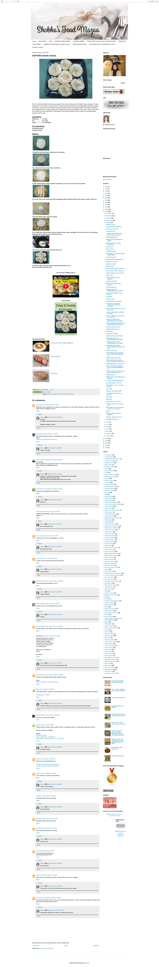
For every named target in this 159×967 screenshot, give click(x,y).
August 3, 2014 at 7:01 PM (49, 875)
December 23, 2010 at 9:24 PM (53, 489)
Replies (40, 414)
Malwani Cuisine (109, 557)
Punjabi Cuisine (109, 602)
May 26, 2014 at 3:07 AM (50, 828)
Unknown (39, 773)
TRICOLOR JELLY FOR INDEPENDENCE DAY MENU (114, 339)
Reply (37, 411)
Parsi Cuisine (108, 589)
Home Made (108, 522)
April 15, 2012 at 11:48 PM (56, 674)
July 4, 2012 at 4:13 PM (52, 715)
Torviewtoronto (40, 489)
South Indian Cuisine (111, 641)
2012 (106, 440)
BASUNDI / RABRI (111, 264)
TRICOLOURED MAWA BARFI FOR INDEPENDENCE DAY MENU (115, 323)
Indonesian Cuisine (110, 529)
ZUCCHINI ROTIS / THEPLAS (114, 226)
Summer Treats (109, 647)
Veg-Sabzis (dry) (109, 669)
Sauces (107, 629)
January (108, 435)
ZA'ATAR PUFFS (110, 231)
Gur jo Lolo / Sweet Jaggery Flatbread (62, 343)
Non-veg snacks (109, 579)
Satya (37, 433)
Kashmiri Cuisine (109, 541)
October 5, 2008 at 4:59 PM (51, 404)
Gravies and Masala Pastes (112, 510)
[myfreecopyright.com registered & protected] (121, 836)
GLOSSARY (42, 41)
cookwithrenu (40, 897)
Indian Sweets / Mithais (111, 527)
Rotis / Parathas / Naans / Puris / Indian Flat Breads (114, 619)
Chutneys (107, 482)
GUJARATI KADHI (111, 251)
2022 (106, 193)
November (109, 215)
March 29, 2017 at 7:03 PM (54, 663)
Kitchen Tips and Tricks (111, 547)
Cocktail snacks (109, 484)
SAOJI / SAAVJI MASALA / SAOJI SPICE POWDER (118, 690)
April (107, 429)
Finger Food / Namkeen (111, 502)
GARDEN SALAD (110, 374)
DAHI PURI (109, 397)
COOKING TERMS (78, 41)
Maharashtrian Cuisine (111, 555)
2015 (106, 209)
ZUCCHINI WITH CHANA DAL (114, 301)
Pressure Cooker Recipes (112, 600)
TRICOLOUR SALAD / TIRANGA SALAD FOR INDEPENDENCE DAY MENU (117, 741)
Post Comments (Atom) (46, 948)
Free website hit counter (114, 815)
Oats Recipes (108, 583)
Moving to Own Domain (111, 567)
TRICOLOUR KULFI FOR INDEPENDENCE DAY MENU (114, 342)
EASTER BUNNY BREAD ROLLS (115, 259)
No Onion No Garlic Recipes (112, 575)
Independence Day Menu (112, 526)
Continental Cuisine (110, 486)
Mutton (107, 569)
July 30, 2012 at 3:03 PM (49, 773)
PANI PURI (109, 399)
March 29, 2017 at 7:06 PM (54, 839)
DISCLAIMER (37, 44)
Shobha (42, 417)
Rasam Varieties (109, 610)
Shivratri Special (109, 633)
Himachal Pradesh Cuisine (112, 518)
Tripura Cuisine (109, 655)
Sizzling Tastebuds (41, 735)
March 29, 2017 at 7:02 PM (54, 569)
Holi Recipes (108, 520)
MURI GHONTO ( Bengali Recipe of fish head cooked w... (115, 408)
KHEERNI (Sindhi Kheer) (113, 329)
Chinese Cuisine (109, 480)
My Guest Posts (109, 571)
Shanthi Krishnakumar (42, 581)
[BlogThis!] (45, 392)
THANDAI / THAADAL (112, 261)
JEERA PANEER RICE (112, 237)
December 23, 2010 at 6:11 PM (54, 459)
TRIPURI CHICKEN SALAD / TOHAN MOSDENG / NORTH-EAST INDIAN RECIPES (117, 733)
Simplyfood (39, 828)
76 (106, 801)
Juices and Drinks (110, 537)
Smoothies (108, 637)
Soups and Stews (109, 639)
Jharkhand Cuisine (110, 535)
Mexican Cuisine (109, 559)
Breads (107, 468)
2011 (106, 443)
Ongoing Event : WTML (42, 694)
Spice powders (109, 643)
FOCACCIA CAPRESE (112, 333)
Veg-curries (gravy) (110, 667)
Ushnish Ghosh (40, 459)
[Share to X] (46, 392)
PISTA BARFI (109, 331)
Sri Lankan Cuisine (110, 645)
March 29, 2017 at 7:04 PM (54, 703)
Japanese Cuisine (110, 533)
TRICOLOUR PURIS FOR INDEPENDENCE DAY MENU (114, 320)
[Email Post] (51, 389)
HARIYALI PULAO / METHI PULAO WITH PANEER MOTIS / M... (115, 371)
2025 (106, 186)
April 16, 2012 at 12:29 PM (46, 689)
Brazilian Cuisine (109, 466)
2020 (106, 198)
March (108, 431)
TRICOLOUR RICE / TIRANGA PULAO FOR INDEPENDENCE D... (114, 367)
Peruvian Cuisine (109, 593)
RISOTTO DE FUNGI (111, 350)
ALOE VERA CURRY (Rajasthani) (116, 748)
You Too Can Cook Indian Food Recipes (47, 766)
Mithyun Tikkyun (56, 356)
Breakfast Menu (109, 470)
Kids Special (108, 545)
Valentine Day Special (111, 661)
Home (34, 41)
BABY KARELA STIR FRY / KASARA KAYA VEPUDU (118, 715)
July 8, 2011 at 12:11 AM (52, 603)
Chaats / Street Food (110, 474)
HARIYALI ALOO (110, 224)
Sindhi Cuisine (63, 394)
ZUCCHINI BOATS (111, 257)
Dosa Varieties (109, 498)
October (108, 218)
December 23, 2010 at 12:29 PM (48, 433)
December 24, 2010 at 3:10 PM (51, 511)
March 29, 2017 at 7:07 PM (54, 886)
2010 (106, 445)
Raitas (106, 606)
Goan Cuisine (108, 508)
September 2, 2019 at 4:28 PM (52, 897)
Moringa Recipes (109, 563)
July (107, 422)
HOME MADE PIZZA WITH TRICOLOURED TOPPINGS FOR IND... (115, 347)
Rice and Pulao (109, 616)
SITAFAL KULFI (110, 299)
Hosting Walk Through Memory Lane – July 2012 (50, 738)
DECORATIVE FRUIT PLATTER (114, 336)
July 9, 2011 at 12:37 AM (56, 626)
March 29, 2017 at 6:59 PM (54, 448)
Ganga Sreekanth (41, 715)
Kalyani (38, 724)
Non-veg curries (109, 577)
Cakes (106, 472)
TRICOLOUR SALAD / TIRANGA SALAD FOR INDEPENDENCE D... (114, 354)
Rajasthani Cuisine (110, 608)
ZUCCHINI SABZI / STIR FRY (114, 383)
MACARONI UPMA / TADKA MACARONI (113, 244)
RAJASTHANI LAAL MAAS (113, 401)
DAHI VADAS (109, 246)
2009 (106, 447)
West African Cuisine (110, 673)
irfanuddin (39, 511)
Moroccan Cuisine (110, 565)
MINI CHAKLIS (110, 249)
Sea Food (107, 631)
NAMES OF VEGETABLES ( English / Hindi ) (57, 44)
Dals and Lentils (109, 490)
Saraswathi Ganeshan (42, 626)
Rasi (37, 689)
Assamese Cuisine (110, 460)
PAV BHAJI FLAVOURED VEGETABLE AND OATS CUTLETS (113, 305)
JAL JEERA (109, 388)
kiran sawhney (40, 535)
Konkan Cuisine (109, 549)
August (108, 222)
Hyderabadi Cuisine (110, 524)
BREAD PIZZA (110, 266)
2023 (106, 191)
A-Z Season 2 (108, 455)
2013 (106, 438)
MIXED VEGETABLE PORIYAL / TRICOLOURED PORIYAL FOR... (115, 360)
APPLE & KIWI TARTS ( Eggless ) (115, 270)
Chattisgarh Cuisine (110, 476)
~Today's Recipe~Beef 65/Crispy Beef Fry (47, 764)
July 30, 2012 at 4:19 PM (48, 796)
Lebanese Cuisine (110, 551)
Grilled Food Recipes (111, 514)
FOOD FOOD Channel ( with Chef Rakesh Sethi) (101, 41)
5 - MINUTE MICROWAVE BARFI (115, 380)
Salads (106, 622)
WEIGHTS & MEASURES (62, 41)
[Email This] (43, 392)
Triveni (38, 850)
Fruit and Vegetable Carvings (113, 504)
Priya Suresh (39, 404)
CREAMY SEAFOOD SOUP (113, 357)
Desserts (107, 492)
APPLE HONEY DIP (111, 287)
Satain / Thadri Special (52, 394)
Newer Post (36, 945)
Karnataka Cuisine (110, 539)
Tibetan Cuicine (109, 653)
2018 (106, 202)
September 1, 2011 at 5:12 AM (52, 636)
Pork (106, 597)
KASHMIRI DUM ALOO (112, 419)
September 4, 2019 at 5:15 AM (55, 910)
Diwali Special (108, 496)
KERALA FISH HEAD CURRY (114, 391)
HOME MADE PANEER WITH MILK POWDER (117, 681)
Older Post (96, 945)
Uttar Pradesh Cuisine (111, 657)
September (109, 220)
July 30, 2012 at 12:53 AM (48, 758)
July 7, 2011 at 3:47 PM (51, 535)
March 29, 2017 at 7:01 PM (54, 474)
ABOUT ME (122, 41)
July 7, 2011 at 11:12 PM (56, 581)
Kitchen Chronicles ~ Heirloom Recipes (47, 682)
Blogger (87, 963)
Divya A (38, 758)
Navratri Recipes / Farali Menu (113, 573)
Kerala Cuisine (109, 543)
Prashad (107, 598)
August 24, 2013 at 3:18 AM (49, 818)
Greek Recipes (109, 512)
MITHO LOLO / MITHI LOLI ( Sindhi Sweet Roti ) (118, 724)
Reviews (107, 614)
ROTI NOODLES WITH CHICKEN (115, 268)
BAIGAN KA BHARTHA (117, 756)
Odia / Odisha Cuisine (111, 585)
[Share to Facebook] (48, 392)
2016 (106, 207)
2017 (106, 204)
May (107, 426)
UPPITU (108, 411)
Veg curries (108, 663)
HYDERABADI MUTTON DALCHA (115, 363)
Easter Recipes (109, 500)
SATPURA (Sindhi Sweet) (113, 327)
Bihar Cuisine (108, 464)
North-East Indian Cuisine (112, 581)
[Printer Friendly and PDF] (37, 392)
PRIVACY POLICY (38, 47)
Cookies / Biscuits (110, 488)
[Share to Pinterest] (50, 392)
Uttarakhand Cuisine (110, 659)
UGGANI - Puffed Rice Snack (114, 417)
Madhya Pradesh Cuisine (112, 553)
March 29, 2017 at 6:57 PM (54, 417)
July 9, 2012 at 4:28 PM (47, 724)
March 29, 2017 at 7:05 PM (54, 747)
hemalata (38, 796)
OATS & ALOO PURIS (112, 229)
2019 (106, 200)
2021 (106, 195)
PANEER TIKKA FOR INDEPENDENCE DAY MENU (114, 290)
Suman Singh (40, 558)
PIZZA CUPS (109, 275)
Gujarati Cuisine (109, 516)
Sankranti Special (109, 626)
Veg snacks (108, 665)
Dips (106, 494)
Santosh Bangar (40, 603)
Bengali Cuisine (109, 462)
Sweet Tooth (70, 394)
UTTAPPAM (109, 296)
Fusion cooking (109, 506)
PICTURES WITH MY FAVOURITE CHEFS (102, 44)
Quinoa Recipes (109, 604)
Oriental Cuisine (109, 587)
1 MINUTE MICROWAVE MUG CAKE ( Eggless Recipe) (114, 234)
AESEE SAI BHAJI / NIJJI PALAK (115, 273)
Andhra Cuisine (109, 457)
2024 (106, 189)
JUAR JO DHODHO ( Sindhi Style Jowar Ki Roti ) (115, 316)
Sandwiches (108, 624)
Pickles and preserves (111, 595)
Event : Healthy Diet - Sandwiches (45, 736)
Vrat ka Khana (108, 671)
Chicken (107, 478)
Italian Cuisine (109, 531)
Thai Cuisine (108, 651)
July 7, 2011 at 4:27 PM (50, 558)
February (109, 433)
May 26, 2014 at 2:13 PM (47, 850)
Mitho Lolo (54, 373)
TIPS (50, 41)
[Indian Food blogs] (112, 785)
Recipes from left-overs (111, 612)
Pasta (106, 591)
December (109, 213)
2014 (106, 211)
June (107, 424)
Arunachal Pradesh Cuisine (112, 458)
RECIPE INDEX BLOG (79, 44)
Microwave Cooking (110, 561)
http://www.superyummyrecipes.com (46, 439)
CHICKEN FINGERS (111, 281)
